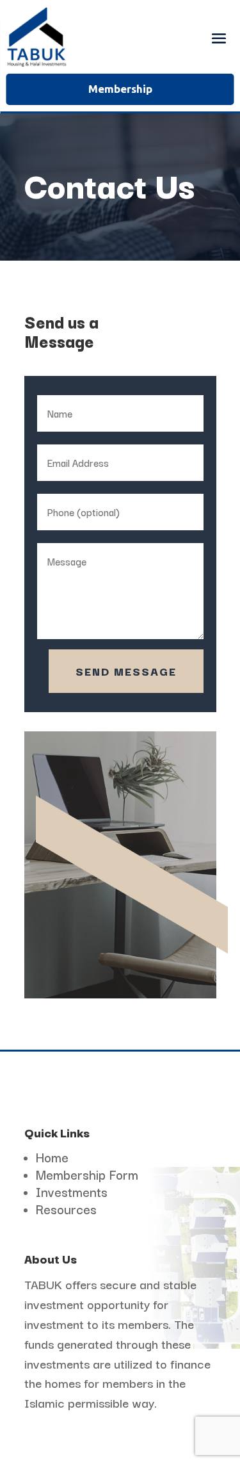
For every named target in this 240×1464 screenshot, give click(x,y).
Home (52, 1157)
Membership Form (87, 1174)
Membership (120, 89)
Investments (72, 1191)
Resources (66, 1209)
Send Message (126, 670)
